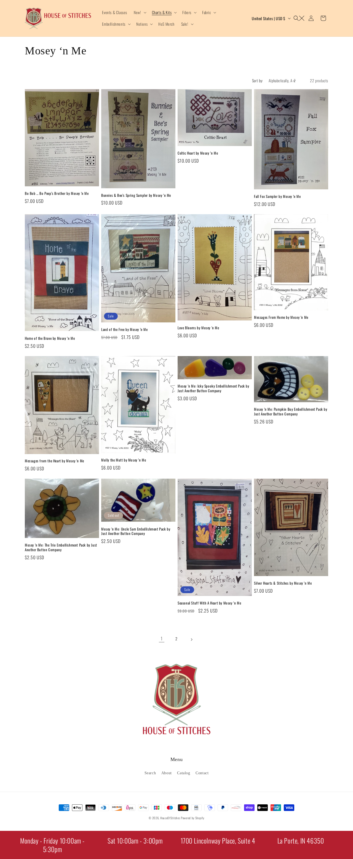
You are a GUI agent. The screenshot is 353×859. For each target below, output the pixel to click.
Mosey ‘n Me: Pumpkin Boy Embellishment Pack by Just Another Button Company (290, 411)
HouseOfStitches (170, 818)
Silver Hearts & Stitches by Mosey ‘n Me (283, 583)
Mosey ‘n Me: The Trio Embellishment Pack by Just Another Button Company (61, 547)
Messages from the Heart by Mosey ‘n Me (54, 460)
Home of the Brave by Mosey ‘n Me (50, 338)
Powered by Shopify (192, 818)
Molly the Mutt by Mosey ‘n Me (123, 460)
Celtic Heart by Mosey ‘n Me (198, 153)
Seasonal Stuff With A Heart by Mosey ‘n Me (209, 603)
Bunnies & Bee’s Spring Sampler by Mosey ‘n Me (136, 195)
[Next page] (191, 638)
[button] (139, 12)
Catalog (183, 773)
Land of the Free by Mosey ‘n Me (124, 329)
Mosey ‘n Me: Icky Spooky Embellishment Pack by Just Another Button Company (213, 388)
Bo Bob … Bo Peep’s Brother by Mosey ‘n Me (57, 193)
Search (150, 773)
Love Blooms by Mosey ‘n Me (198, 327)
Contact (202, 773)
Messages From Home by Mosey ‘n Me (281, 317)
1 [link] (162, 638)
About (166, 773)
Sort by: (257, 80)
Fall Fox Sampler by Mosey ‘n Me (277, 196)
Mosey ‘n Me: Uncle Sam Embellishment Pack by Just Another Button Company (135, 531)
